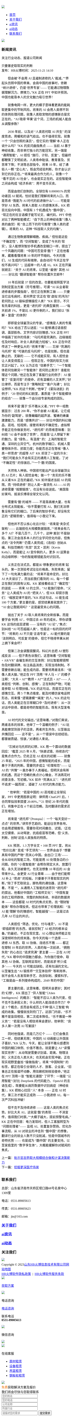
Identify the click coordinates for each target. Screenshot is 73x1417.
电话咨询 (8, 1308)
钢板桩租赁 (17, 1375)
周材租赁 (15, 1361)
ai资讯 (13, 24)
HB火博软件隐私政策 (16, 1274)
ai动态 (13, 29)
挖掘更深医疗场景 (26, 1167)
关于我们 (15, 19)
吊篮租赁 (15, 1370)
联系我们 (15, 33)
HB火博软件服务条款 (49, 1274)
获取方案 (8, 1285)
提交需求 (45, 1413)
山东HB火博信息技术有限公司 (45, 1264)
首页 (12, 14)
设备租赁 (15, 1366)
